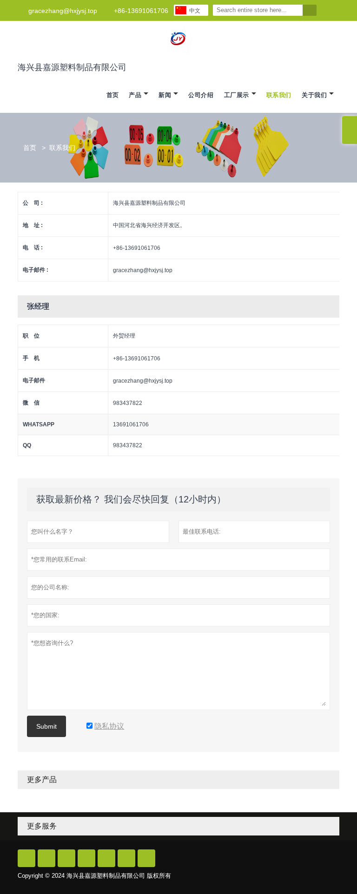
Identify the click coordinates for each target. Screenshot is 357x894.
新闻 (165, 94)
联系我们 (278, 94)
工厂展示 (236, 94)
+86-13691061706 (141, 10)
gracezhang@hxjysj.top (62, 10)
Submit (46, 726)
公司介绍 (200, 94)
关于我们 (314, 94)
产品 (135, 94)
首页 (112, 94)
